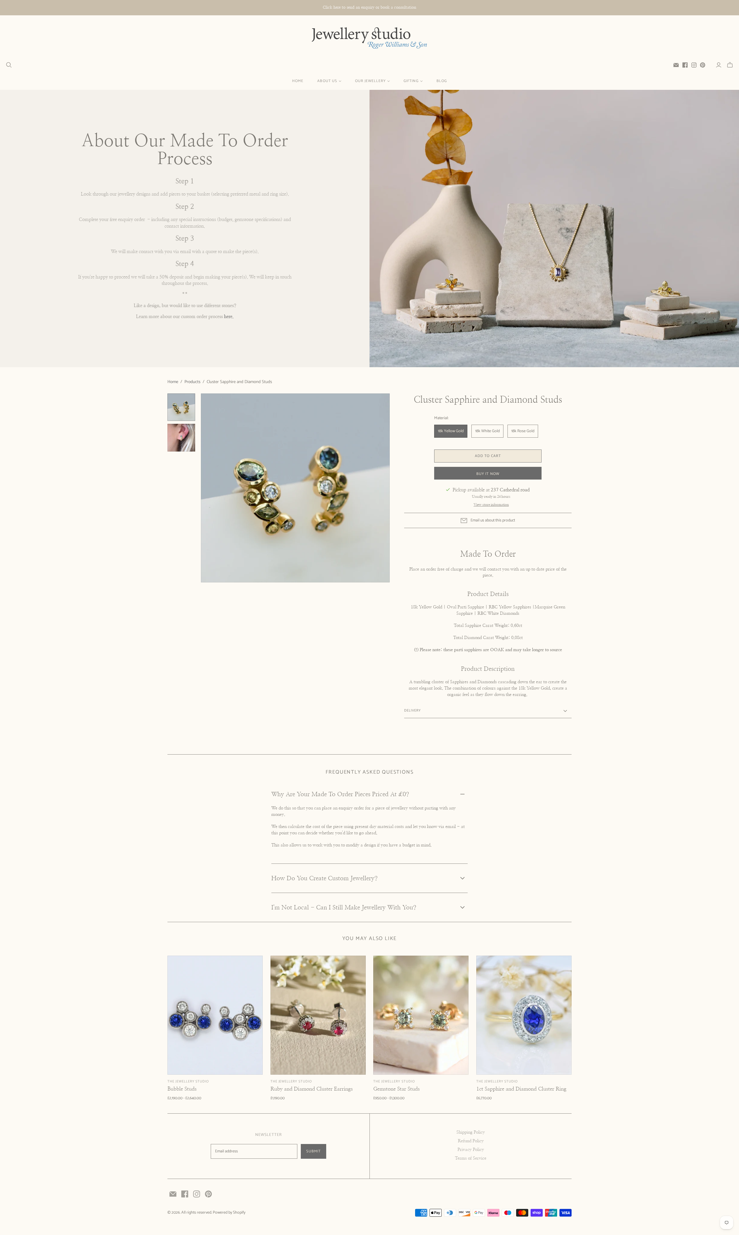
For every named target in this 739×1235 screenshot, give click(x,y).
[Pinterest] (702, 65)
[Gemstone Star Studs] (421, 1015)
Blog (441, 81)
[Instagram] (694, 65)
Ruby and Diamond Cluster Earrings (311, 1089)
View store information (491, 504)
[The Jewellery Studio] (369, 38)
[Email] (676, 65)
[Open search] (9, 65)
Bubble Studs (182, 1089)
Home (297, 81)
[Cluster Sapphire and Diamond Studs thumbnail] (181, 407)
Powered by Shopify (229, 1212)
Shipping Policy (470, 1132)
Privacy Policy (471, 1149)
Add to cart (488, 456)
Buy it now (487, 474)
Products (192, 381)
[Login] (719, 65)
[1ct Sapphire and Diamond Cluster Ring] (524, 1015)
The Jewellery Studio (188, 1081)
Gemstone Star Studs (396, 1089)
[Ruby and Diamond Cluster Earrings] (318, 1015)
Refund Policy (471, 1141)
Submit (313, 1151)
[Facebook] (685, 65)
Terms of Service (470, 1158)
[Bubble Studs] (215, 1015)
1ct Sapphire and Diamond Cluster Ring (521, 1089)
